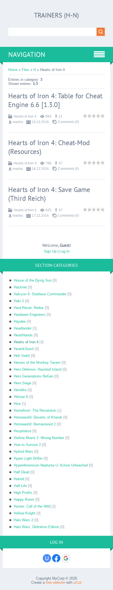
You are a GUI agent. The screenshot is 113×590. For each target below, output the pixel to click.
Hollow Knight (24, 513)
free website (55, 582)
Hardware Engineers (30, 315)
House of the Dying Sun (33, 280)
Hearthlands (23, 335)
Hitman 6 (21, 397)
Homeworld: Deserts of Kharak (38, 417)
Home (13, 70)
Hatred (19, 479)
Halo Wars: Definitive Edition (36, 527)
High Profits (23, 493)
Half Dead (21, 472)
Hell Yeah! (22, 356)
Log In (64, 251)
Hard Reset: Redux (29, 308)
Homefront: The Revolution (35, 410)
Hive (17, 404)
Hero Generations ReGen (33, 376)
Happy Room (24, 499)
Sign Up (50, 251)
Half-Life (20, 486)
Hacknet (20, 287)
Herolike (20, 390)
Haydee (20, 321)
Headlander (23, 328)
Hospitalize (22, 431)
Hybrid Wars (23, 451)
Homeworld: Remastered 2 (35, 424)
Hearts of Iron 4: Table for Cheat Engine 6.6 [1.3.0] (55, 100)
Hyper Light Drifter (28, 458)
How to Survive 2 (27, 445)
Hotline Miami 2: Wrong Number (39, 438)
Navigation (26, 54)
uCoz (78, 582)
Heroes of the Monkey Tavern (37, 362)
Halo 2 (19, 301)
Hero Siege (22, 383)
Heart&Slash (24, 349)
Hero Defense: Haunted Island (37, 369)
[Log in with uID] (47, 558)
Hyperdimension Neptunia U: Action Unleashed (51, 465)
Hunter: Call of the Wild (32, 506)
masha (18, 122)
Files (25, 70)
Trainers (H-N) (56, 15)
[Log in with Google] (65, 558)
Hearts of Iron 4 (25, 116)
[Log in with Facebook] (56, 558)
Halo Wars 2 (23, 520)
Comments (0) (68, 122)
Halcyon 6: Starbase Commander (40, 294)
